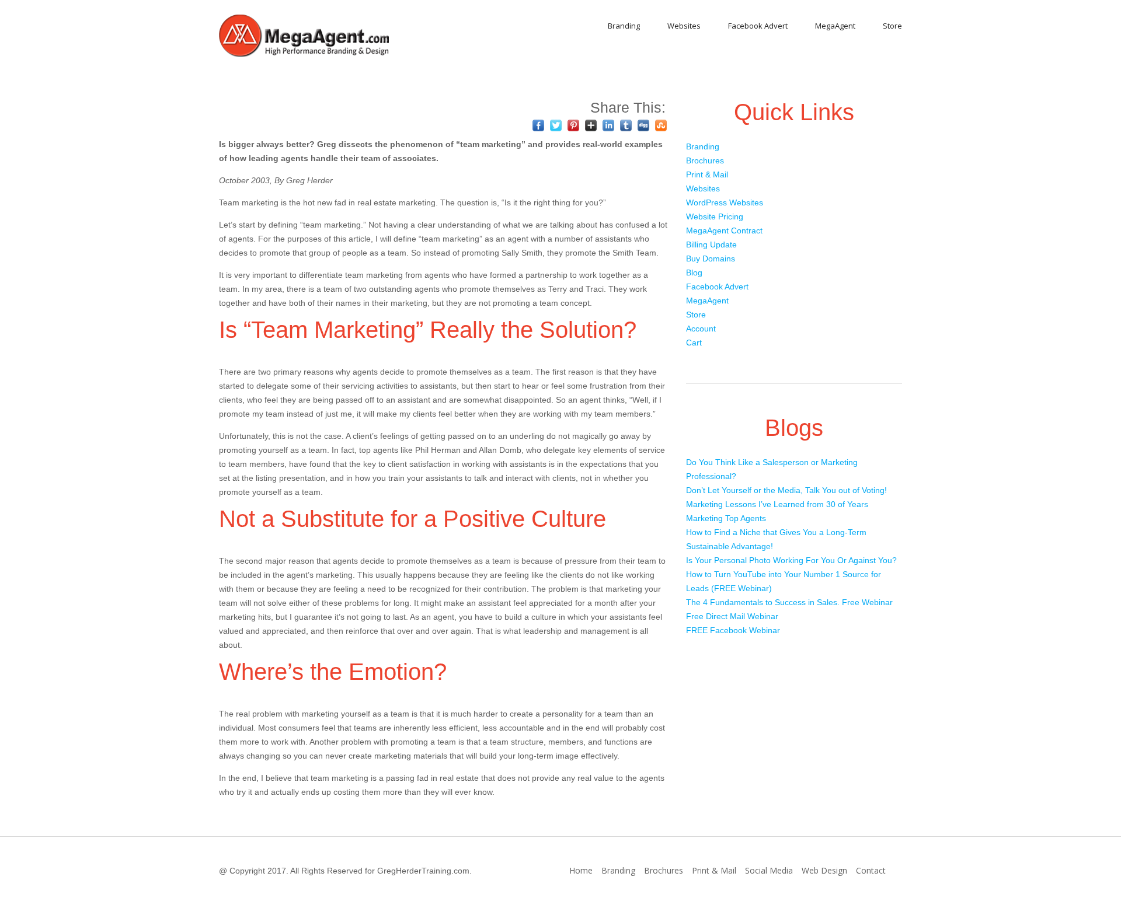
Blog (694, 272)
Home (581, 870)
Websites (684, 25)
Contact (871, 870)
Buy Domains (710, 258)
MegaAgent (835, 25)
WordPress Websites (724, 202)
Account (701, 328)
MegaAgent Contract (724, 230)
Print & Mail (707, 174)
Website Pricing (714, 216)
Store (892, 25)
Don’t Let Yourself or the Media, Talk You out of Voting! (786, 490)
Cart (694, 342)
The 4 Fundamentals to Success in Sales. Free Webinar (789, 602)
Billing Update (711, 244)
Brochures (705, 160)
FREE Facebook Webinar (733, 630)
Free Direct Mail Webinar (732, 616)
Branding (624, 25)
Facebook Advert (758, 25)
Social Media (769, 870)
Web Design (824, 870)
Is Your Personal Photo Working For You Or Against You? (791, 560)
